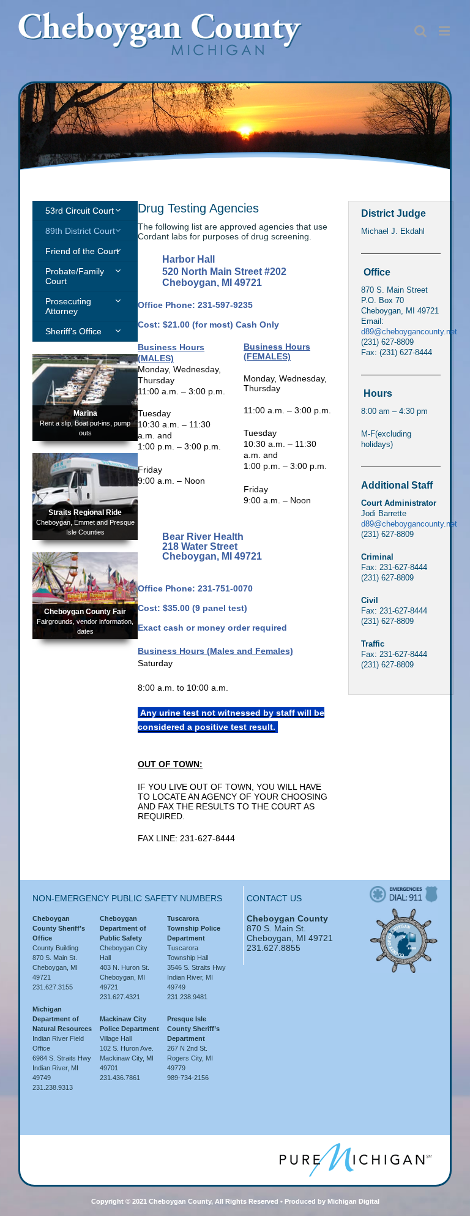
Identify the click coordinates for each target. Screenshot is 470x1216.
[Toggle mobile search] (420, 30)
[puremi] (355, 1147)
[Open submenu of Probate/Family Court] (118, 270)
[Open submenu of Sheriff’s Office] (118, 330)
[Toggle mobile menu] (445, 30)
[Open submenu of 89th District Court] (118, 230)
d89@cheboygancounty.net (409, 331)
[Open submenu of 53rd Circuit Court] (118, 210)
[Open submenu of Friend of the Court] (118, 250)
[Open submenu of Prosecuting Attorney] (118, 300)
